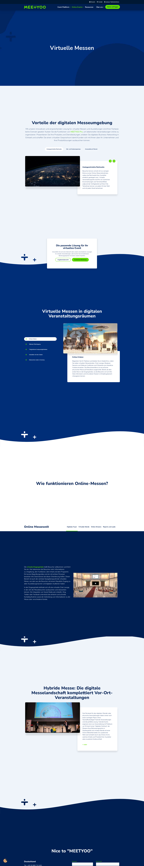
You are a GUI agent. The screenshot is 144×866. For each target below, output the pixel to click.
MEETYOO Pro (77, 131)
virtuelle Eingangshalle (35, 567)
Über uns (99, 7)
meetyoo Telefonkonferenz (112, 2)
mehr (85, 745)
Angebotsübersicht (63, 260)
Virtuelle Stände (83, 527)
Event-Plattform (63, 7)
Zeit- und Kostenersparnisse (73, 149)
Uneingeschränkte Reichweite (54, 149)
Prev (110, 161)
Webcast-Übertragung (34, 344)
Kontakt (100, 2)
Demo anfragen (112, 7)
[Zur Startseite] (35, 7)
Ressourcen (89, 7)
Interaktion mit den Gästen (36, 354)
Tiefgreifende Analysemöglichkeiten (38, 349)
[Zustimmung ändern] (5, 861)
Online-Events (77, 7)
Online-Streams (96, 527)
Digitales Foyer (72, 527)
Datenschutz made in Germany (37, 360)
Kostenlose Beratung (80, 260)
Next (114, 161)
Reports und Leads (109, 527)
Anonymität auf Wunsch (91, 149)
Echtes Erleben (33, 339)
